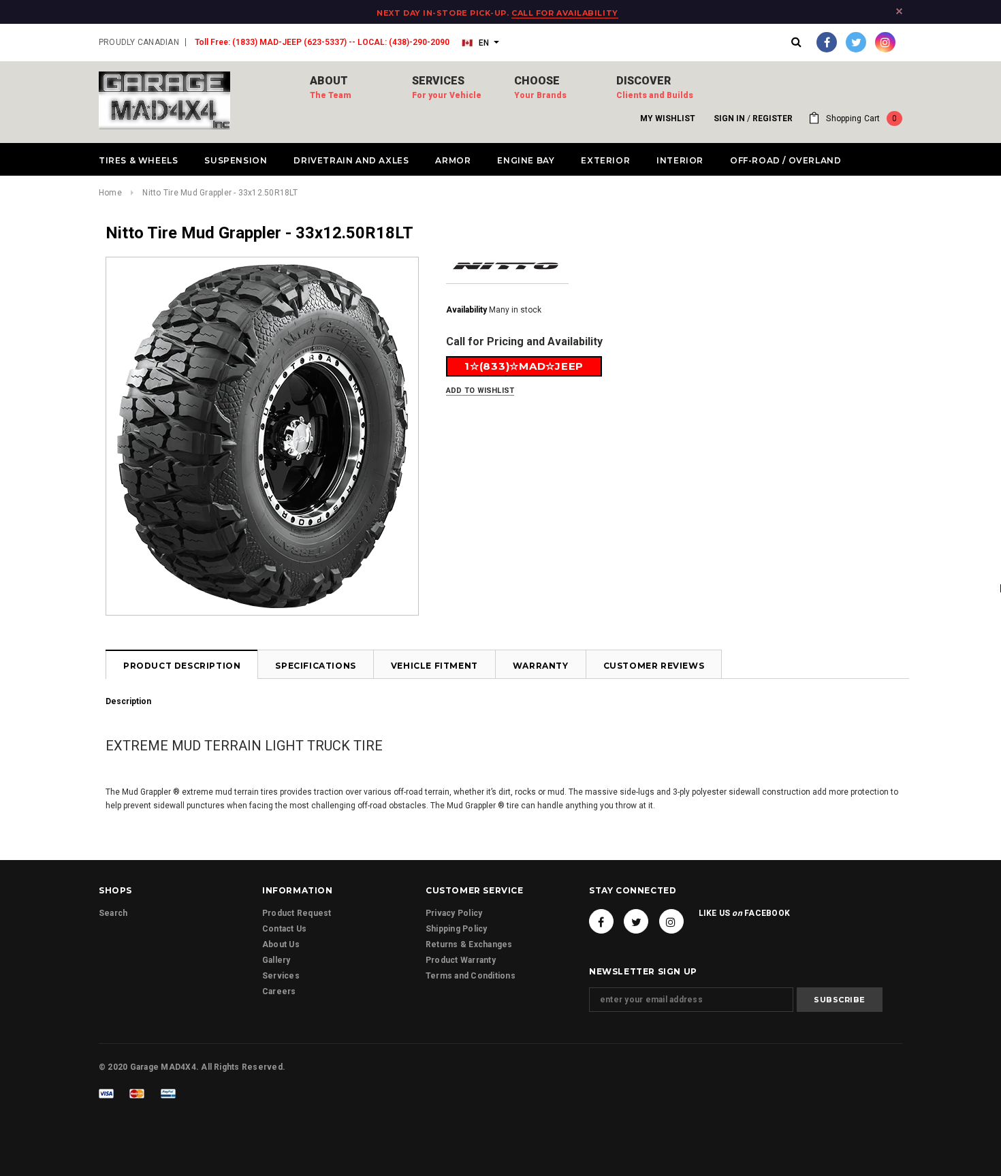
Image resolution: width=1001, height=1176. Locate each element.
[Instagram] (885, 42)
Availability (466, 310)
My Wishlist (667, 118)
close (899, 11)
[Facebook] (826, 42)
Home (110, 192)
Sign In (729, 118)
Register (772, 118)
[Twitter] (856, 42)
